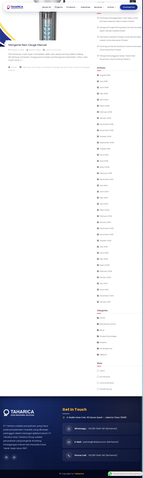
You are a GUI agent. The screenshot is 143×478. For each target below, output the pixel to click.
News (102, 330)
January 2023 (105, 277)
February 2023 (106, 271)
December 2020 (107, 296)
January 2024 (105, 222)
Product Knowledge (108, 336)
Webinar (103, 355)
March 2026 (104, 106)
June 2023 (104, 253)
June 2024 (104, 191)
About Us (46, 7)
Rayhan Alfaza (35, 50)
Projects (59, 7)
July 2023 (104, 247)
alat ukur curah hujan (32, 67)
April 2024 (104, 204)
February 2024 (106, 216)
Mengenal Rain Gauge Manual (27, 45)
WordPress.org (106, 389)
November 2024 (107, 179)
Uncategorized (106, 348)
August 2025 (105, 149)
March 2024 (105, 210)
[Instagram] (6, 457)
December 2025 (106, 124)
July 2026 (104, 81)
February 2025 (106, 173)
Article (111, 7)
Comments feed (107, 383)
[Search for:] (113, 2)
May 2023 (104, 259)
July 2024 (104, 185)
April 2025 (104, 161)
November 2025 (106, 130)
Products (70, 7)
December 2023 (107, 228)
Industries (85, 7)
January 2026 (105, 118)
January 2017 (105, 302)
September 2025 (107, 142)
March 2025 (104, 167)
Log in (102, 371)
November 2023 (106, 234)
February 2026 (106, 112)
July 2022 (104, 283)
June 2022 (104, 289)
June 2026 (104, 87)
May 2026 (104, 93)
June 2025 (104, 155)
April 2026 (104, 100)
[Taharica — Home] (15, 7)
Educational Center (108, 324)
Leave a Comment (53, 50)
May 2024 (104, 198)
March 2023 (104, 265)
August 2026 (105, 75)
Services (98, 7)
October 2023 (105, 240)
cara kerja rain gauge (50, 67)
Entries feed (105, 377)
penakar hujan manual (69, 67)
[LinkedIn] (14, 457)
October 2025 (105, 136)
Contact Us (128, 7)
